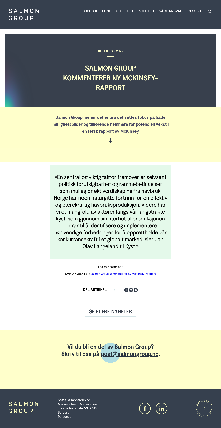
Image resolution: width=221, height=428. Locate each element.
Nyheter (146, 11)
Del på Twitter (131, 290)
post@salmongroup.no (129, 354)
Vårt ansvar (170, 11)
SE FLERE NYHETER (110, 311)
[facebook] (145, 408)
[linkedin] (161, 408)
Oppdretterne (97, 11)
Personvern (66, 417)
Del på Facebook (126, 290)
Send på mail (136, 290)
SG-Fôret (124, 11)
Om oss (194, 11)
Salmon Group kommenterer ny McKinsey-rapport (123, 274)
